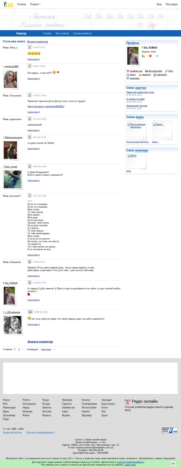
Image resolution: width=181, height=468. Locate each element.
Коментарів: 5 (34, 148)
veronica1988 (11, 66)
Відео (6, 411)
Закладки (106, 400)
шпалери (134, 78)
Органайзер (9, 415)
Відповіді (87, 415)
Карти (65, 411)
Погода (46, 403)
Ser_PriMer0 (11, 283)
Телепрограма (89, 403)
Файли (26, 415)
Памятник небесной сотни (140, 92)
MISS (128, 171)
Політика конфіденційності (40, 432)
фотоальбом (155, 71)
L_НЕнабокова (12, 312)
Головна (21, 4)
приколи (146, 74)
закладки (162, 74)
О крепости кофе (135, 99)
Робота (26, 400)
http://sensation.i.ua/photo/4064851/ (46, 106)
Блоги (104, 407)
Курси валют (108, 403)
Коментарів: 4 (34, 324)
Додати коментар (37, 41)
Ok (172, 463)
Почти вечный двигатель (137, 142)
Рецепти (46, 415)
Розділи (34, 4)
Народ (26, 407)
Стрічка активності (82, 33)
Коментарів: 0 (34, 59)
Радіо (6, 419)
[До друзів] (143, 55)
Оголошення (29, 403)
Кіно (103, 411)
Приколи (46, 407)
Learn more (130, 464)
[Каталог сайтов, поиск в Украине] (169, 429)
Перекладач (9, 407)
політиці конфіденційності (130, 462)
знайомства (136, 71)
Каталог (86, 400)
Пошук (45, 400)
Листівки (46, 411)
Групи (104, 415)
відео (133, 74)
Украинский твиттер (136, 105)
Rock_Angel (11, 166)
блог (170, 71)
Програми (67, 400)
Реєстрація (171, 4)
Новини (86, 411)
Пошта (6, 400)
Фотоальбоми (89, 407)
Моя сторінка (62, 33)
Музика (66, 415)
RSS (5, 403)
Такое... (155, 142)
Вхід (159, 4)
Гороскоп (67, 403)
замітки (140, 88)
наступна (46, 349)
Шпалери (27, 411)
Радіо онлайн (145, 401)
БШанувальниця (13, 137)
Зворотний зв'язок (12, 432)
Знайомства (68, 407)
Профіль (132, 43)
